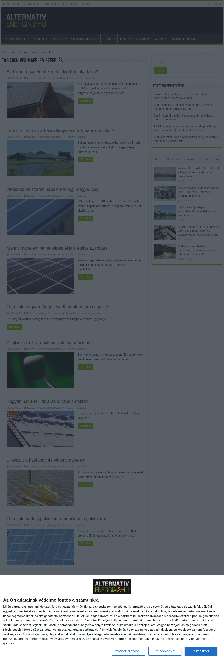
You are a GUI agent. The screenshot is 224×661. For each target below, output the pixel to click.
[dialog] (112, 618)
